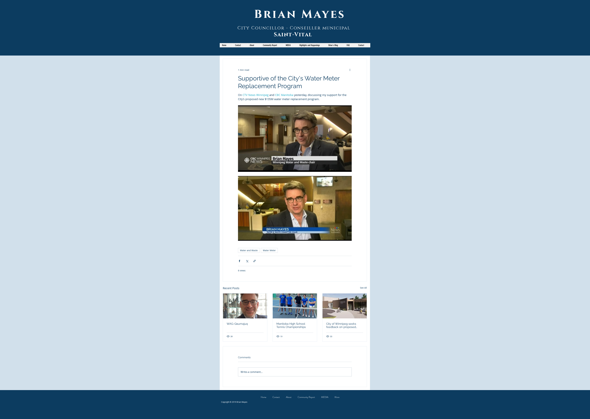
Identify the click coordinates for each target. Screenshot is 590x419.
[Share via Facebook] (239, 260)
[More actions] (350, 70)
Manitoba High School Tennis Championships (291, 325)
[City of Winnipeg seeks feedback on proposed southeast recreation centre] (345, 305)
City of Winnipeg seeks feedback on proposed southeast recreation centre (344, 325)
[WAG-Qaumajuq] (245, 305)
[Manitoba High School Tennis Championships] (295, 305)
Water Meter (269, 250)
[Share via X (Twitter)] (247, 260)
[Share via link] (254, 260)
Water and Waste (249, 250)
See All (363, 287)
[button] (271, 45)
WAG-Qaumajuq (237, 323)
